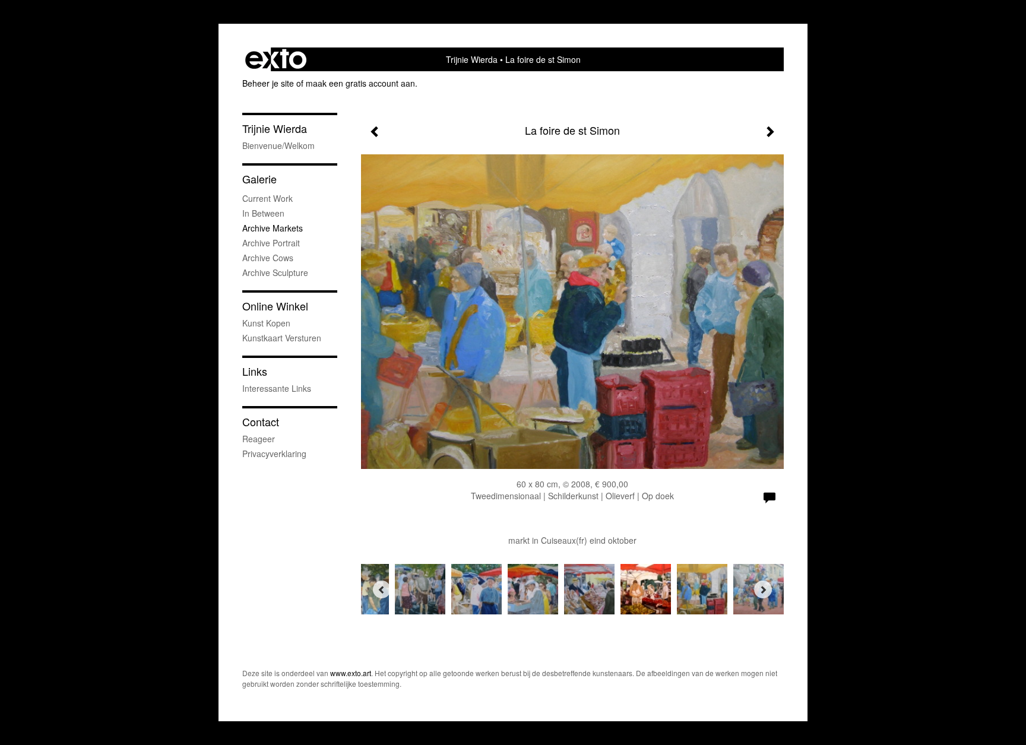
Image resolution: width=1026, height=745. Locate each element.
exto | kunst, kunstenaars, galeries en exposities (275, 59)
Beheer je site (268, 83)
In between (263, 213)
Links (254, 371)
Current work (267, 198)
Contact (260, 421)
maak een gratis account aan (360, 83)
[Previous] (382, 589)
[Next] (763, 589)
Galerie (259, 179)
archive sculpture (275, 272)
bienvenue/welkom (278, 145)
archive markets (272, 228)
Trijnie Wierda (472, 59)
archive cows (267, 258)
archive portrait (271, 243)
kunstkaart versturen (281, 338)
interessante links (276, 388)
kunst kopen (266, 323)
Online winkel (275, 306)
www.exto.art (350, 673)
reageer (258, 439)
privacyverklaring (274, 453)
